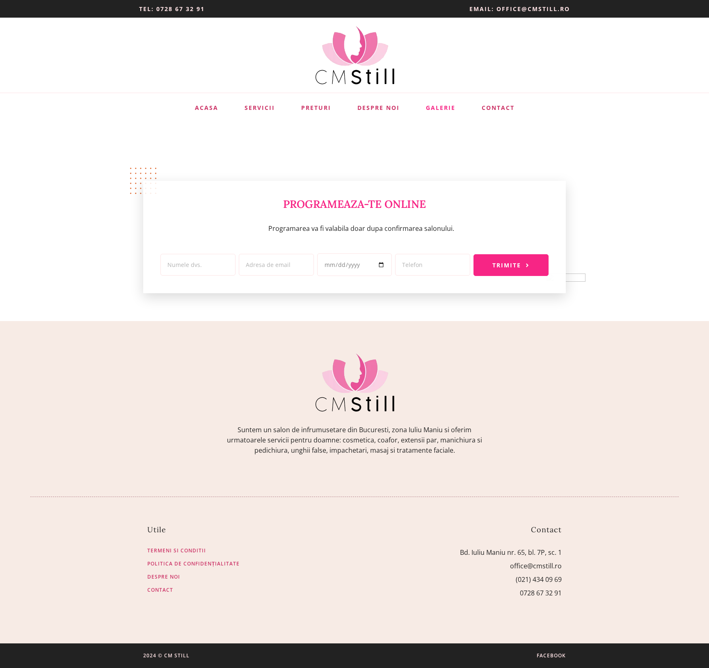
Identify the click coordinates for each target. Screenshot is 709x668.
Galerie (440, 108)
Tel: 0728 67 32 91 (172, 9)
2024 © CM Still (166, 655)
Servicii (260, 108)
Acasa (206, 108)
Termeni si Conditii (176, 550)
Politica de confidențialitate (193, 564)
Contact (498, 108)
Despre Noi (378, 108)
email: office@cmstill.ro (519, 9)
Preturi (316, 108)
